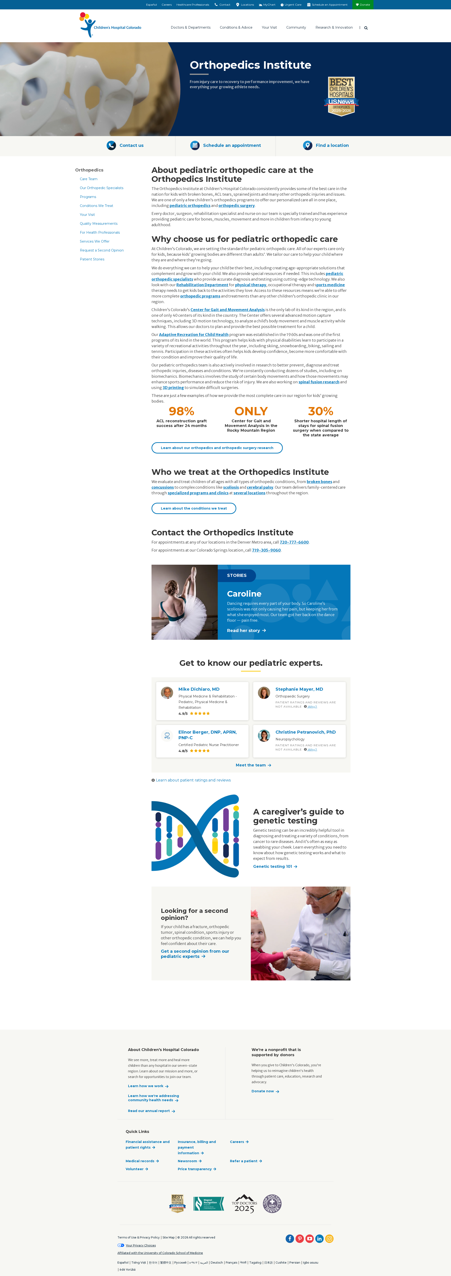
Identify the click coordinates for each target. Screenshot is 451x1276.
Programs (88, 197)
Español (151, 4)
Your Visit (269, 27)
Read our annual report (149, 1111)
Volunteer (135, 1169)
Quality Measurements (98, 223)
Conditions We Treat (96, 206)
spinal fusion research (319, 382)
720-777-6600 (294, 542)
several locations (249, 493)
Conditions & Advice (236, 27)
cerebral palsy (260, 487)
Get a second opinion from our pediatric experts (195, 954)
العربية (204, 1262)
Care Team (88, 179)
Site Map (169, 1237)
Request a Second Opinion (102, 250)
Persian (294, 1262)
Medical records (140, 1161)
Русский (180, 1262)
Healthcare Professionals (192, 4)
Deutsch (217, 1262)
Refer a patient (243, 1161)
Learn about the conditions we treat (194, 508)
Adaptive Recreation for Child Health (194, 334)
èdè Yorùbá (128, 1269)
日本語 (268, 1262)
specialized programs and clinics (198, 493)
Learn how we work (145, 1086)
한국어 (153, 1262)
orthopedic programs (200, 296)
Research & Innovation (334, 27)
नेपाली (243, 1262)
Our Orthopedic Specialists (101, 188)
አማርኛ (193, 1262)
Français (231, 1262)
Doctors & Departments (190, 27)
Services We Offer (94, 241)
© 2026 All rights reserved (196, 1237)
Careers (167, 4)
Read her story (243, 630)
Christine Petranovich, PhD (306, 732)
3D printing (173, 387)
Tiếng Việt (138, 1262)
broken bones (319, 481)
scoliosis (231, 487)
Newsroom (187, 1161)
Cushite (281, 1262)
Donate (365, 4)
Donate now (263, 1091)
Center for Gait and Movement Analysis (228, 309)
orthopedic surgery (236, 205)
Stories (237, 575)
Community (296, 27)
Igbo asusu (310, 1262)
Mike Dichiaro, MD (199, 689)
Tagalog (255, 1262)
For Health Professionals (100, 232)
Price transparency (195, 1169)
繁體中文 (165, 1262)
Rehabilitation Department (202, 284)
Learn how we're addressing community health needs (153, 1098)
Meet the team (251, 765)
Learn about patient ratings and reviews (193, 780)
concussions (163, 487)
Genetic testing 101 (272, 866)
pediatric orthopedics (190, 205)
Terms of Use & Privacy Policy (138, 1237)
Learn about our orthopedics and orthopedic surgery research (217, 448)
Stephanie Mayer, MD (299, 689)
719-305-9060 (266, 550)
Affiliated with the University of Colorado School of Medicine (160, 1253)
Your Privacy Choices (141, 1245)
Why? (312, 706)
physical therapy (250, 284)
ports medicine (330, 284)
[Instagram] (329, 1238)
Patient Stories (92, 259)
